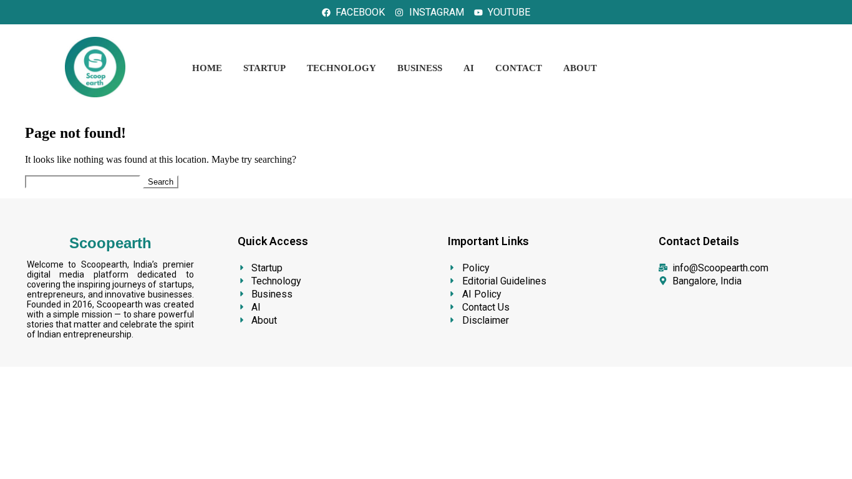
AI (468, 68)
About (580, 68)
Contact (518, 68)
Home (207, 68)
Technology (341, 68)
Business (419, 68)
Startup (264, 68)
